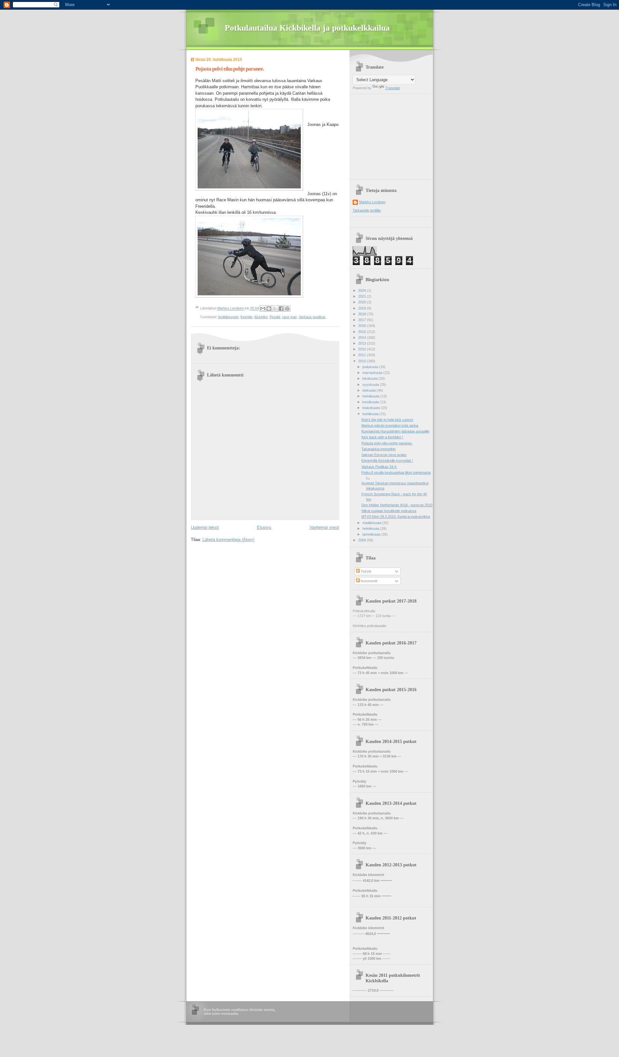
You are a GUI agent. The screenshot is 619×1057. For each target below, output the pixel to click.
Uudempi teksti (205, 527)
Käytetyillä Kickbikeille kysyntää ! (387, 460)
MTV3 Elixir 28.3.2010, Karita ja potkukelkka (395, 517)
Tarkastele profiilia (367, 210)
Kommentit (368, 581)
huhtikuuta (370, 414)
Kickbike (261, 317)
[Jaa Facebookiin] (281, 308)
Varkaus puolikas (312, 317)
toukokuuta (371, 408)
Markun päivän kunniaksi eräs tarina (389, 425)
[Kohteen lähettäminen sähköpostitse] (263, 308)
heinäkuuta (371, 396)
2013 (362, 343)
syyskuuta (371, 384)
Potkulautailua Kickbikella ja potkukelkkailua (307, 28)
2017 (362, 320)
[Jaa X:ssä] (275, 308)
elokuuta (369, 390)
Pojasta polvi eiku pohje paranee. (387, 443)
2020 (362, 302)
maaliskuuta (372, 523)
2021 (362, 296)
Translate (392, 88)
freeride (246, 317)
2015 (362, 332)
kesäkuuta (371, 402)
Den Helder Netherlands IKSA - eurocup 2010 (396, 505)
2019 (362, 308)
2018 (362, 314)
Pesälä (275, 317)
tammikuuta (371, 534)
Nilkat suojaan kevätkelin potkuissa (388, 511)
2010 (362, 361)
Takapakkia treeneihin (378, 449)
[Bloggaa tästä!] (269, 308)
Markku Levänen (372, 202)
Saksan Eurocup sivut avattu (384, 455)
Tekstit (365, 571)
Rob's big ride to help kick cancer (387, 420)
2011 (362, 355)
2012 (362, 349)
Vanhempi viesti (324, 527)
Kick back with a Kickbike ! (382, 437)
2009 (362, 540)
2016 (362, 326)
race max (289, 317)
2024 (362, 290)
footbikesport (228, 317)
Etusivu (264, 527)
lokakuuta (370, 378)
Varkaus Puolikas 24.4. (379, 467)
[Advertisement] (393, 134)
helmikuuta (371, 528)
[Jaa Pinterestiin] (287, 308)
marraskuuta (372, 373)
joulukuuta (370, 367)
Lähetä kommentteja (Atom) (228, 539)
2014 (362, 337)
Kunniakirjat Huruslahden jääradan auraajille (395, 431)
